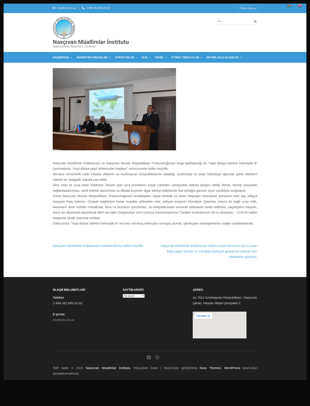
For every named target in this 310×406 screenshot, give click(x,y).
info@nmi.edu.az (66, 7)
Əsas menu (246, 8)
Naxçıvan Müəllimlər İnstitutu (91, 42)
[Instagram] (157, 358)
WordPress (232, 368)
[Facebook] (149, 358)
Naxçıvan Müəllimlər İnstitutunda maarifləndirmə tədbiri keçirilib (98, 246)
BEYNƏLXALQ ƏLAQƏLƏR (223, 57)
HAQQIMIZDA (61, 57)
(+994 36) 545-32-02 (98, 7)
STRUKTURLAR (124, 57)
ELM (144, 57)
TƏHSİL (159, 57)
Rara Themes (210, 368)
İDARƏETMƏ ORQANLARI (92, 57)
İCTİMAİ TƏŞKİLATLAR (185, 57)
